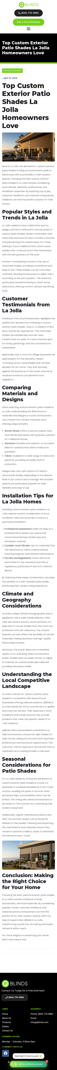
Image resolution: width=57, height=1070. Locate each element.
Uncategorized (12, 71)
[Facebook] (5, 1053)
